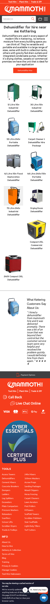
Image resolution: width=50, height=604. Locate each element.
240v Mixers (30, 474)
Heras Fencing (30, 494)
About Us (6, 542)
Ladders (5, 494)
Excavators (7, 502)
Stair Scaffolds (31, 522)
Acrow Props (30, 482)
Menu (46, 19)
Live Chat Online (28, 403)
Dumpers (6, 490)
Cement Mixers (9, 482)
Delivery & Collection (11, 550)
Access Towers (8, 474)
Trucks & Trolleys (9, 529)
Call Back (15, 397)
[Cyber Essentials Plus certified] (19, 442)
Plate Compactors (10, 506)
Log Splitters (7, 498)
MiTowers (28, 510)
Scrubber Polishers (33, 518)
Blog (4, 558)
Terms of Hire (8, 554)
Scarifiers (6, 518)
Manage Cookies (9, 569)
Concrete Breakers (10, 486)
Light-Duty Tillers (32, 526)
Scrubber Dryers (9, 526)
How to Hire (7, 546)
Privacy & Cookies (10, 565)
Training (5, 562)
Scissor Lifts (7, 522)
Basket (40, 19)
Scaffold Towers (31, 514)
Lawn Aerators (31, 502)
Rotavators (7, 514)
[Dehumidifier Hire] (13, 307)
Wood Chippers (31, 490)
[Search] (33, 19)
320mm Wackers (32, 478)
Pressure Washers (10, 510)
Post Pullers (29, 506)
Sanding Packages (32, 486)
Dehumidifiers (8, 478)
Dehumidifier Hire (25, 70)
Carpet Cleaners (31, 498)
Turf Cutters (30, 529)
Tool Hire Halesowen (11, 573)
